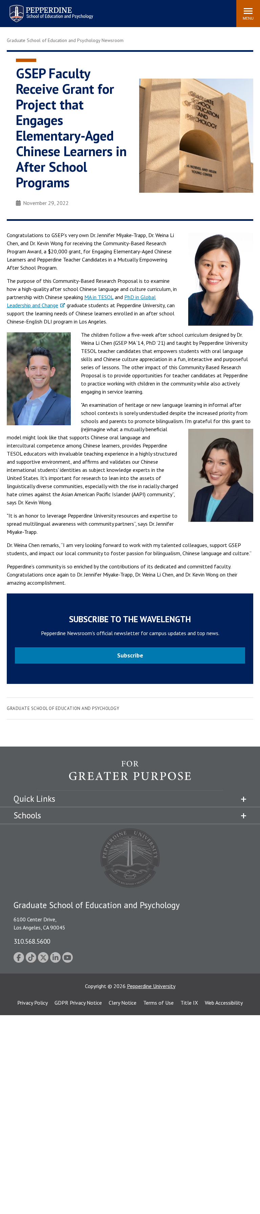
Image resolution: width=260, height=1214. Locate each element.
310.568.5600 (32, 941)
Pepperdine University (151, 986)
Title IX (189, 1002)
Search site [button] (139, 10)
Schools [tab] (27, 815)
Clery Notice (122, 1002)
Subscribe (130, 655)
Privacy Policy (32, 1002)
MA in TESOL (98, 297)
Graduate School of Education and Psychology (63, 708)
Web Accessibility (224, 1002)
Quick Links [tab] (34, 798)
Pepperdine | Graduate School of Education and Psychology (46, 9)
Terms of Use (158, 1002)
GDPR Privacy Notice (78, 1002)
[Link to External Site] (130, 775)
